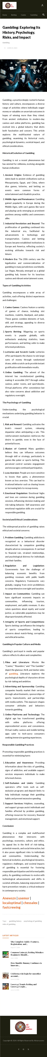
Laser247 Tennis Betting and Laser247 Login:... (24, 985)
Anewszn (9, 898)
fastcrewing (11, 907)
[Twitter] (28, 1049)
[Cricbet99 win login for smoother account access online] (6, 976)
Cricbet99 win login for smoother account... (26, 974)
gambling (13, 673)
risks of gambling (9, 924)
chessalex (30, 903)
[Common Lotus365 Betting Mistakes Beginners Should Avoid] (6, 954)
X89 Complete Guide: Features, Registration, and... (25, 942)
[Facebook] (18, 1049)
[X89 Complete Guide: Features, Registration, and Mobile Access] (6, 944)
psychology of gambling (33, 921)
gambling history (15, 921)
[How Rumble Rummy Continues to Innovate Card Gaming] (6, 965)
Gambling (6, 43)
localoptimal (12, 903)
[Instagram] (23, 1049)
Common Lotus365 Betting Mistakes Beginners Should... (27, 953)
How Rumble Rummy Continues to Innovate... (26, 964)
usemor (23, 898)
